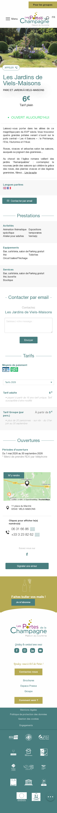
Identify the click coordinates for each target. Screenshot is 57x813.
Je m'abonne (23, 602)
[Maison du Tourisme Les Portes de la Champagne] (34, 18)
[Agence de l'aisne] (13, 737)
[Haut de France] (28, 752)
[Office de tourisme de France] (13, 767)
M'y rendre (14, 475)
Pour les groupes (42, 4)
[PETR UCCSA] (28, 767)
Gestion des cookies (28, 719)
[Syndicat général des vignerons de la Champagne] (13, 782)
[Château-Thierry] (43, 737)
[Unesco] (28, 782)
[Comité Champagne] (13, 752)
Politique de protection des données (28, 714)
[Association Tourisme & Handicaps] (36, 796)
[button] (53, 17)
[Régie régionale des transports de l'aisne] (43, 767)
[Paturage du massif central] (43, 752)
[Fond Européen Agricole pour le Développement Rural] (21, 797)
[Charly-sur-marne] (28, 737)
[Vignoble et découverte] (43, 782)
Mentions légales (28, 710)
